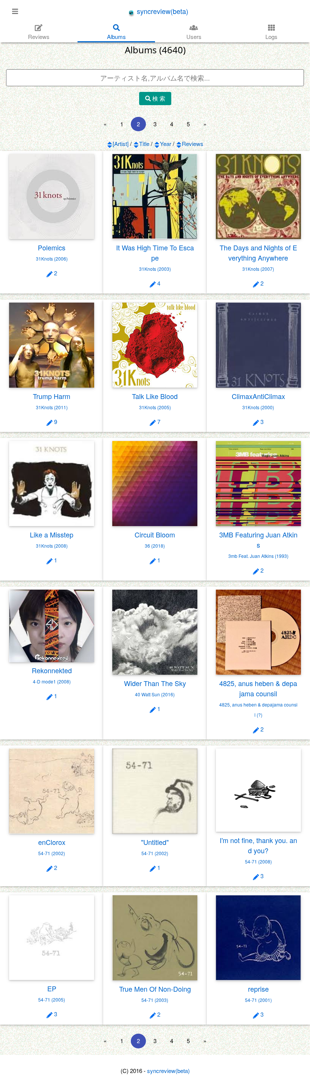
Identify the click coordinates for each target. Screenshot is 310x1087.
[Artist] (121, 144)
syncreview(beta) (161, 11)
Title (144, 144)
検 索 (158, 98)
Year (165, 144)
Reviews (192, 144)
